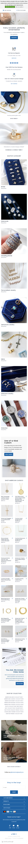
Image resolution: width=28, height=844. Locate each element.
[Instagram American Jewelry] (16, 834)
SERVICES (14, 58)
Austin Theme (8, 838)
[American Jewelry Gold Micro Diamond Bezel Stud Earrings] (7, 631)
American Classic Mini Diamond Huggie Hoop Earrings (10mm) (20, 620)
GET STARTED (14, 83)
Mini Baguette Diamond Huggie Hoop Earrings (5, 620)
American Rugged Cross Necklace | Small (6, 520)
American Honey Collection (14, 700)
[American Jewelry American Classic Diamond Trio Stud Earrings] (21, 591)
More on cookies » (19, 7)
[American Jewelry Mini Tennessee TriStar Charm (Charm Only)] (7, 489)
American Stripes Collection (13, 704)
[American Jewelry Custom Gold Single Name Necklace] (21, 511)
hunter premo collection (14, 713)
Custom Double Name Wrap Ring (5, 579)
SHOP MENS (13, 118)
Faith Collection (10, 706)
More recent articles (13, 766)
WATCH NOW (20, 683)
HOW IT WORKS (8, 454)
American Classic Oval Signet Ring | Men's (20, 559)
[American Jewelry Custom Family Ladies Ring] (21, 571)
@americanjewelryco (16, 772)
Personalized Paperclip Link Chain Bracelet (5, 540)
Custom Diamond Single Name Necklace (20, 540)
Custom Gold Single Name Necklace (18, 520)
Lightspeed (20, 838)
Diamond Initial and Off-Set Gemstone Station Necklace (6, 560)
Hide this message (10, 7)
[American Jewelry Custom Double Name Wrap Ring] (7, 571)
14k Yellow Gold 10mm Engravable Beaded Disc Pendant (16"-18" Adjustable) (20, 499)
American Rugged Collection (13, 702)
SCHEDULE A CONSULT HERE (13, 150)
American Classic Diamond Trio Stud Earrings (20, 600)
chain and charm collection (13, 711)
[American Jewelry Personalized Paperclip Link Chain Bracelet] (7, 531)
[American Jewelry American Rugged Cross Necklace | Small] (7, 511)
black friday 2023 (17, 710)
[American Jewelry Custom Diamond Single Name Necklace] (21, 531)
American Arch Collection (13, 697)
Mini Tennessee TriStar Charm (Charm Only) (5, 498)
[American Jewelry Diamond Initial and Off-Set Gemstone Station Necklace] (7, 550)
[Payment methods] (5, 811)
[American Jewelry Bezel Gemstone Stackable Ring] (7, 591)
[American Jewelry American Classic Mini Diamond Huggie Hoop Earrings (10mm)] (21, 611)
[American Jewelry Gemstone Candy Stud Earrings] (21, 631)
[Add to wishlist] (12, 496)
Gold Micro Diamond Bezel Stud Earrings (5, 640)
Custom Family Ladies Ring (19, 579)
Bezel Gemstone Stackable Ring (5, 599)
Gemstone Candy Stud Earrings (20, 639)
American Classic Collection (13, 699)
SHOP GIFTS (14, 37)
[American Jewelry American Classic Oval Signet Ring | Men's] (21, 550)
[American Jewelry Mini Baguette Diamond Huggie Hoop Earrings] (7, 611)
